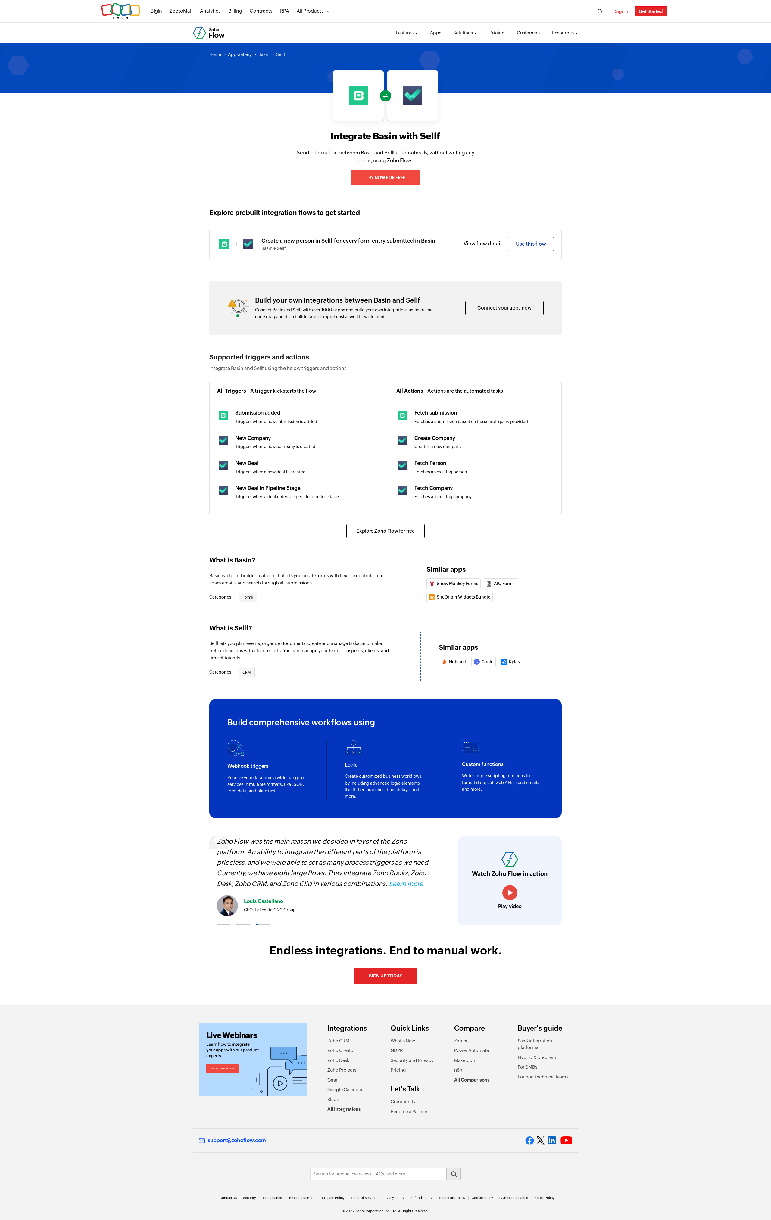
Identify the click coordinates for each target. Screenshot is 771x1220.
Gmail (333, 1079)
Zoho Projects (341, 1069)
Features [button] (405, 32)
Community (403, 1101)
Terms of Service (363, 1198)
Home (215, 54)
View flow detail (483, 244)
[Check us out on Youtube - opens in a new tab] (566, 1140)
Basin (263, 54)
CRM (246, 672)
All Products (310, 11)
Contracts (261, 11)
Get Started (651, 11)
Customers (528, 32)
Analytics (210, 11)
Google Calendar (345, 1089)
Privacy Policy (393, 1198)
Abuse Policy (544, 1198)
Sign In (622, 11)
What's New (403, 1040)
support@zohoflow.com (237, 1140)
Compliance (272, 1198)
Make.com (465, 1060)
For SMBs (527, 1066)
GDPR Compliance (513, 1198)
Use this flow (531, 244)
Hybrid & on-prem (537, 1057)
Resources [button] (563, 32)
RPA (284, 11)
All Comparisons (472, 1079)
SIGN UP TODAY (385, 975)
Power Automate (471, 1050)
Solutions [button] (463, 32)
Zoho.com (120, 11)
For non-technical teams (543, 1076)
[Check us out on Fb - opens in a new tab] (529, 1140)
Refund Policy (421, 1198)
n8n (458, 1069)
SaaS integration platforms (535, 1044)
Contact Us (228, 1198)
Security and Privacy (412, 1060)
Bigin (156, 11)
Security (249, 1198)
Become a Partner (409, 1111)
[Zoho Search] (600, 11)
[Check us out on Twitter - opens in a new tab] (541, 1140)
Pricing (497, 32)
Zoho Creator (341, 1050)
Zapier (461, 1040)
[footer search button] (453, 1174)
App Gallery (239, 54)
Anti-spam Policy (331, 1198)
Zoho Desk (338, 1060)
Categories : (221, 597)
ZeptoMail (181, 11)
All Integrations (344, 1109)
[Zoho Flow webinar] (253, 1059)
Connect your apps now (504, 308)
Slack (333, 1099)
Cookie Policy (482, 1198)
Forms (247, 597)
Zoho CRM (338, 1040)
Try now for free (385, 177)
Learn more (406, 884)
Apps (435, 32)
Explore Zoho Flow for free (386, 531)
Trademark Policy (452, 1198)
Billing (235, 11)
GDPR (397, 1050)
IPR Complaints (300, 1198)
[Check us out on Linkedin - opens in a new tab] (552, 1140)
